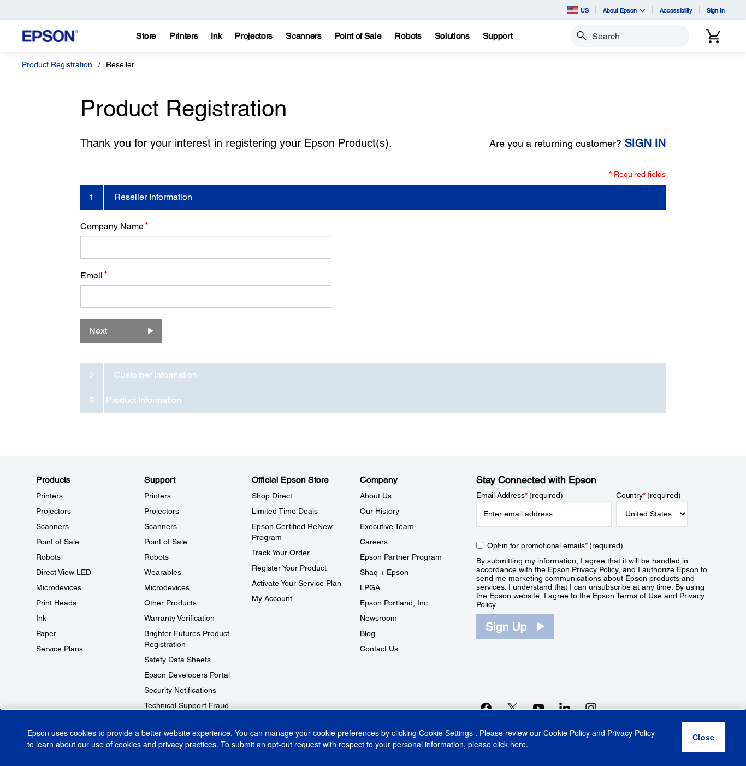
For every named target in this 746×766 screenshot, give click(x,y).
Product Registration (57, 64)
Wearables (162, 572)
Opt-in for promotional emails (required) (555, 545)
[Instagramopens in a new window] (591, 707)
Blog (367, 633)
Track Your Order (281, 552)
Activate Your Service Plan (296, 583)
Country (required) (648, 495)
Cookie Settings (447, 733)
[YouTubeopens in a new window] (538, 707)
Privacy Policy (595, 569)
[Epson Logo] (50, 36)
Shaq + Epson (384, 572)
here (518, 744)
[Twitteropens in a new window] (512, 707)
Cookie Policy (566, 733)
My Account (272, 598)
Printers (49, 495)
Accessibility (676, 10)
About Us (376, 495)
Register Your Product (289, 567)
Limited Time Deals (285, 511)
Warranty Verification (179, 618)
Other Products (170, 602)
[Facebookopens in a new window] (486, 707)
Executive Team (387, 526)
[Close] (703, 737)
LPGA (370, 587)
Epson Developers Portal (187, 674)
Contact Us (379, 648)
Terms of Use (639, 595)
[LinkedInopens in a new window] (565, 707)
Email (94, 275)
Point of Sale (57, 541)
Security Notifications (180, 690)
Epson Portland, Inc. (395, 602)
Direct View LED (63, 572)
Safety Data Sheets (177, 659)
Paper (46, 633)
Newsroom (378, 618)
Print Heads (56, 602)
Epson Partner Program (401, 557)
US (585, 10)
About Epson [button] (620, 10)
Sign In (716, 10)
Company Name (114, 226)
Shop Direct (272, 495)
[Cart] (713, 36)
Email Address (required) (519, 495)
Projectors (53, 511)
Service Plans (59, 648)
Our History (379, 511)
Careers (374, 541)
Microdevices (58, 587)
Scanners (52, 526)
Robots (48, 557)
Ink (41, 618)
